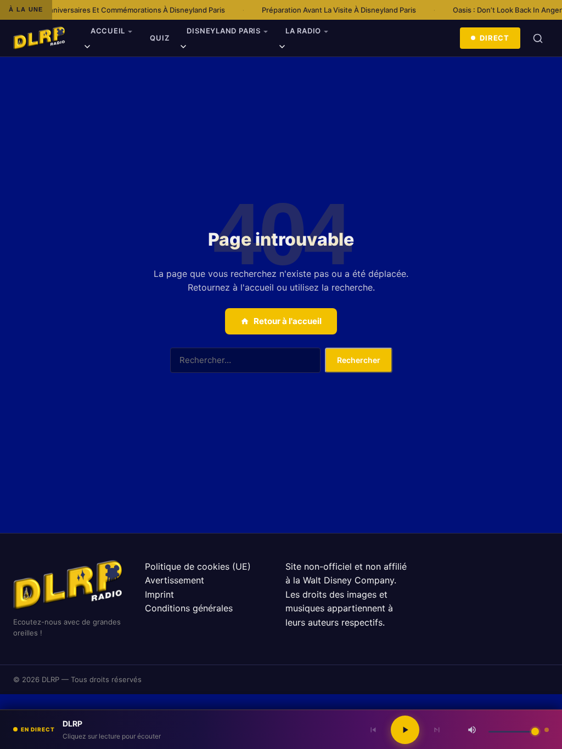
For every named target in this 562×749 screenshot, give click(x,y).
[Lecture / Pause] (405, 730)
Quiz (159, 37)
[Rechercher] (538, 38)
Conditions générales (189, 608)
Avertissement (174, 580)
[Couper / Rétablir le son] (472, 730)
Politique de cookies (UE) (198, 566)
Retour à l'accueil (288, 321)
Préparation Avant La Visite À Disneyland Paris (326, 9)
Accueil (108, 30)
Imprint (159, 594)
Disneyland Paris (223, 30)
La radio (303, 30)
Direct (494, 37)
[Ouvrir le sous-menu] (87, 48)
